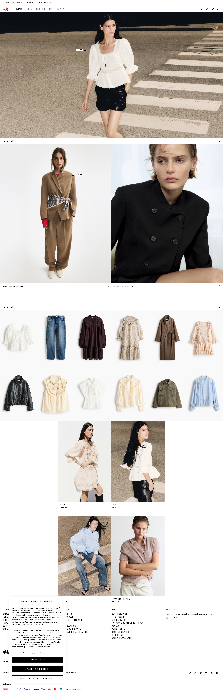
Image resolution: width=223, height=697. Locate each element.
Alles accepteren (37, 660)
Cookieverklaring (120, 632)
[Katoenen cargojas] (167, 393)
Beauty (60, 9)
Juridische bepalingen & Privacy (127, 623)
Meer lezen (171, 618)
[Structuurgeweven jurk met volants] (130, 338)
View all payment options (74, 689)
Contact (116, 626)
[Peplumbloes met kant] (18, 338)
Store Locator (119, 620)
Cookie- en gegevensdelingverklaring (37, 653)
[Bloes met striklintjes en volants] (130, 393)
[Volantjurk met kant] (204, 338)
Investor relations (66, 626)
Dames (19, 9)
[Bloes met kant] (204, 393)
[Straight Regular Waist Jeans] (55, 338)
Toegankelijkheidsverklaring (72, 632)
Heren (29, 9)
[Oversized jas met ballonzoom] (18, 393)
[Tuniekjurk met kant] (93, 338)
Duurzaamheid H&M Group (69, 620)
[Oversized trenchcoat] (167, 338)
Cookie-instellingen (122, 638)
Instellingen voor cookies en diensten (37, 678)
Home (51, 9)
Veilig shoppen (119, 629)
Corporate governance (69, 629)
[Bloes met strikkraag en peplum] (93, 393)
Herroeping (117, 635)
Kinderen (40, 9)
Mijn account (118, 617)
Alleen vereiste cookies (37, 669)
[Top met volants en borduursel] (55, 393)
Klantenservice (119, 614)
